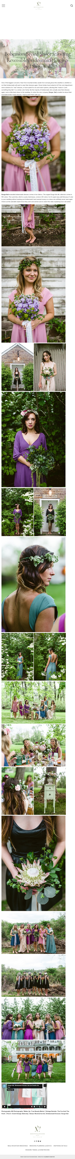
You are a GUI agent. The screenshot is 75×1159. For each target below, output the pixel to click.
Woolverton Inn (39, 1113)
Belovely (25, 1113)
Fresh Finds (37, 49)
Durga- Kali (53, 92)
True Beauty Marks (37, 1111)
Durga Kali (5, 194)
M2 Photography (17, 1111)
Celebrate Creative (49, 1156)
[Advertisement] (37, 25)
